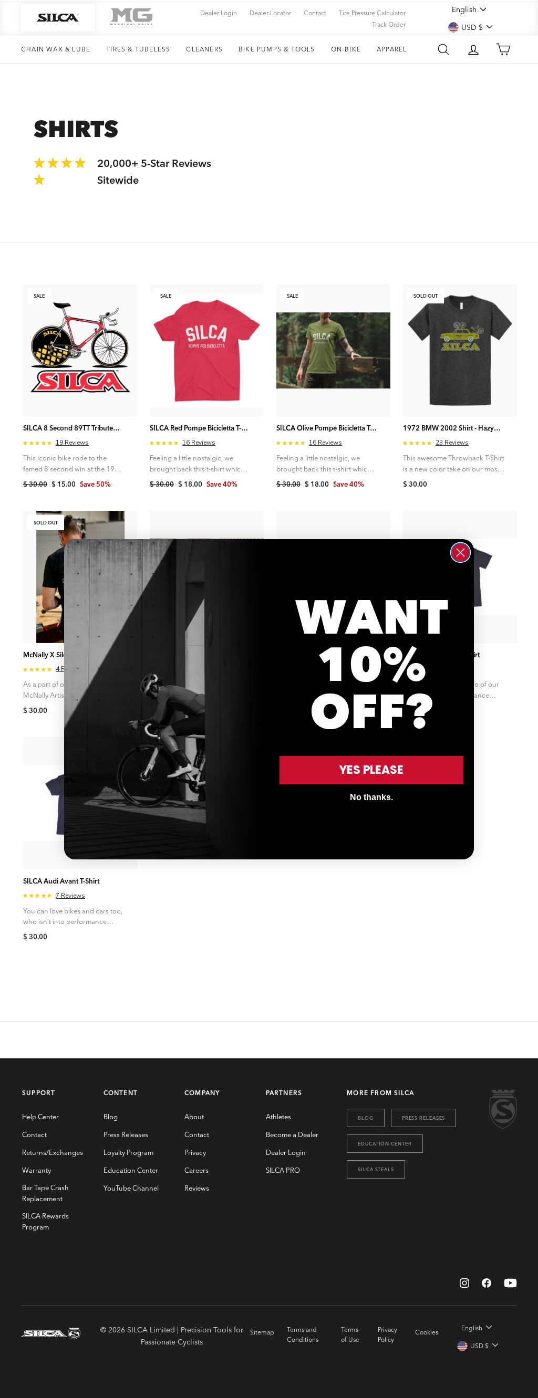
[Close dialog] (460, 552)
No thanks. (371, 797)
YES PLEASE (371, 770)
